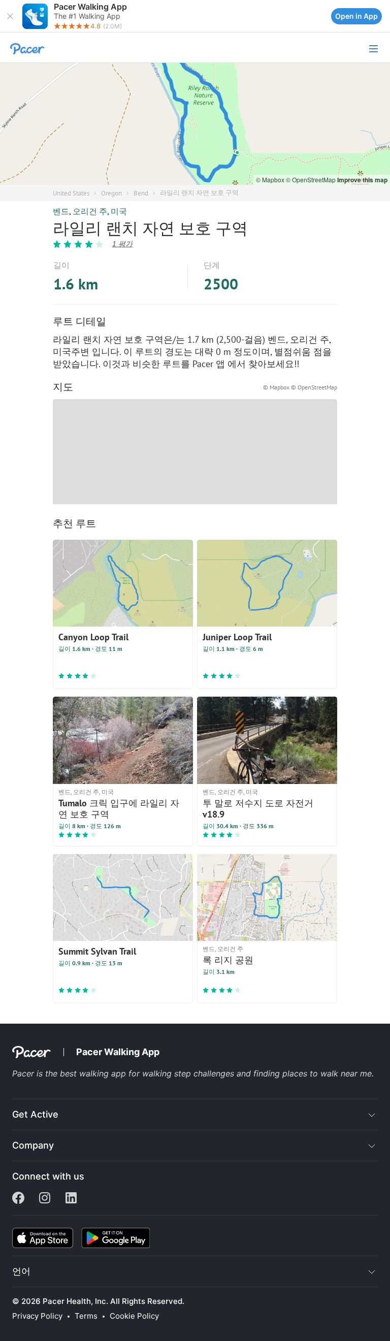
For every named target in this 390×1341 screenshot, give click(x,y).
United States (71, 193)
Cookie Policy (134, 1316)
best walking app (94, 1073)
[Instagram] (45, 1199)
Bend (141, 193)
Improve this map (362, 179)
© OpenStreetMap (311, 179)
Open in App (356, 16)
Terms (86, 1316)
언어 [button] (21, 1271)
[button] (10, 16)
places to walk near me (327, 1073)
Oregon (111, 193)
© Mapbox (271, 179)
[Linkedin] (71, 1199)
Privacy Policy (37, 1316)
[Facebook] (18, 1199)
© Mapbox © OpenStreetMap (300, 387)
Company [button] (33, 1145)
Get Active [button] (35, 1114)
